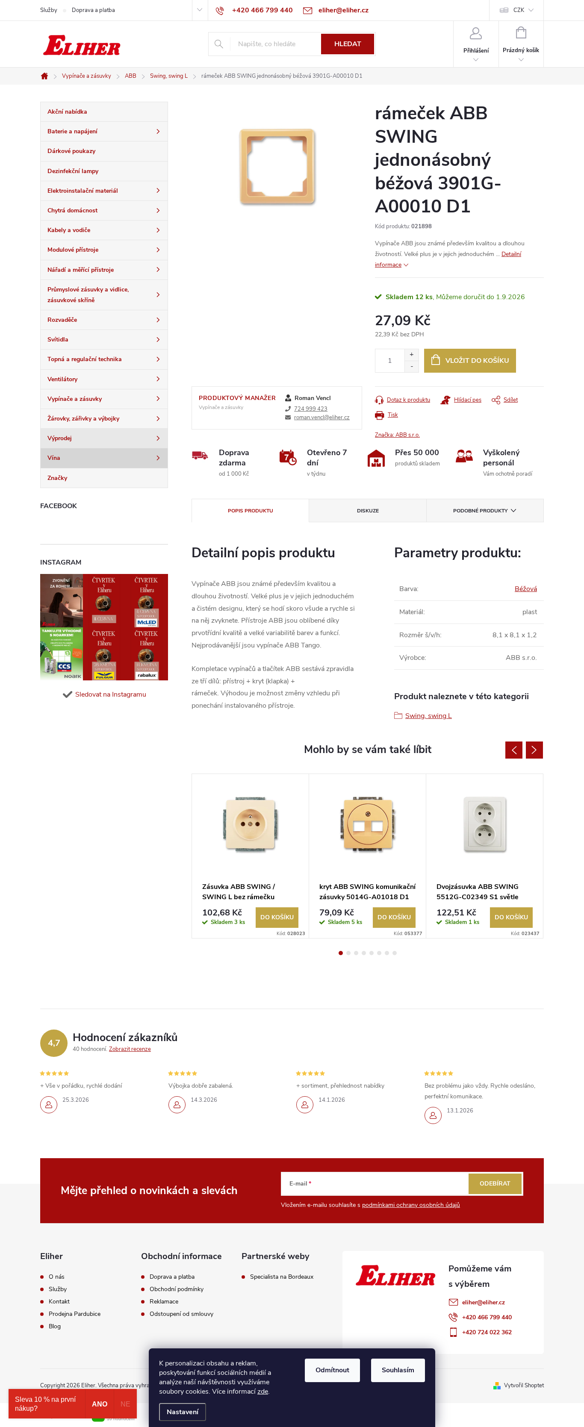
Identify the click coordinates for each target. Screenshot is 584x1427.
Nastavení (182, 1412)
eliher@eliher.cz (483, 1302)
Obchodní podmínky (177, 1289)
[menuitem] (104, 112)
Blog (55, 1326)
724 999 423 (310, 409)
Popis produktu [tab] (250, 510)
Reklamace (164, 1301)
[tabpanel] (250, 856)
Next (534, 750)
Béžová (526, 589)
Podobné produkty (480, 510)
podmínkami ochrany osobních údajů (411, 1205)
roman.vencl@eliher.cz (322, 417)
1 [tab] (341, 953)
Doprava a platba (93, 10)
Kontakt (59, 1301)
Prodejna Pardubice (74, 1314)
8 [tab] (394, 953)
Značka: (397, 435)
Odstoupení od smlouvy (181, 1314)
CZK (518, 10)
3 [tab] (356, 953)
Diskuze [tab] (368, 510)
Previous (513, 750)
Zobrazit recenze (130, 1049)
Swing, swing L (428, 716)
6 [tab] (379, 953)
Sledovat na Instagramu (110, 694)
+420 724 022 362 (487, 1332)
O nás (57, 1277)
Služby (48, 10)
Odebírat (495, 1184)
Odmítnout (332, 1370)
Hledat (347, 44)
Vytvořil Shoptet (524, 1385)
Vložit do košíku (477, 360)
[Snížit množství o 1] (411, 366)
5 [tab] (371, 953)
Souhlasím (398, 1370)
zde (262, 1391)
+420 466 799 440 (487, 1317)
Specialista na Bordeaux (281, 1277)
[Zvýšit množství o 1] (411, 355)
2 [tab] (348, 953)
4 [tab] (364, 953)
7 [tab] (387, 953)
